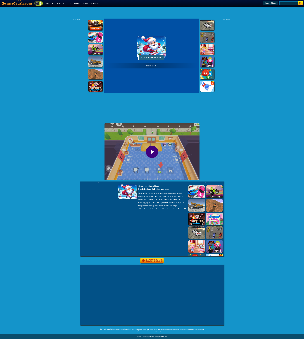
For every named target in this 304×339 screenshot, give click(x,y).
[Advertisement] (152, 295)
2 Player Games (166, 209)
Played (85, 3)
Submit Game (270, 3)
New (47, 3)
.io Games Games (155, 209)
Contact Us (145, 336)
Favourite (94, 3)
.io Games (145, 209)
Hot (53, 3)
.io (70, 3)
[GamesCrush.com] (16, 3)
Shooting (77, 3)
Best (59, 3)
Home (139, 336)
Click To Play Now (151, 57)
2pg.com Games (177, 209)
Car (64, 3)
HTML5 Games (153, 336)
